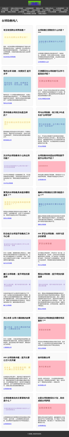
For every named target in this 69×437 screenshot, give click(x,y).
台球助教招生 (42, 425)
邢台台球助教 (46, 10)
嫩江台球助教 (7, 305)
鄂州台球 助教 (7, 103)
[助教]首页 (5, 8)
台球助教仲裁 (7, 388)
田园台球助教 (31, 12)
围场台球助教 (42, 309)
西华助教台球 (7, 140)
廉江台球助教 (15, 10)
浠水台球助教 (57, 10)
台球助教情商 (29, 8)
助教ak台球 (39, 8)
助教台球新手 (42, 13)
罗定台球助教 (42, 265)
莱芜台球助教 (7, 218)
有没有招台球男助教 (9, 56)
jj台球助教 (21, 12)
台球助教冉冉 (42, 179)
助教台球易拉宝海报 (17, 8)
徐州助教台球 (42, 385)
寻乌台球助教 (42, 146)
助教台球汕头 (49, 8)
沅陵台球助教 (36, 10)
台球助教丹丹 (25, 10)
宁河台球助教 (52, 12)
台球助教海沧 (7, 424)
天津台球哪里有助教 (44, 98)
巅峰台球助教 (42, 224)
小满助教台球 (7, 347)
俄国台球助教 (41, 12)
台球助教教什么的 (43, 62)
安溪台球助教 (12, 12)
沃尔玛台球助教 (8, 183)
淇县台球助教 (42, 348)
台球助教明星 (63, 12)
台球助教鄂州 (60, 8)
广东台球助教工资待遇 (29, 13)
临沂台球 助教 (7, 263)
